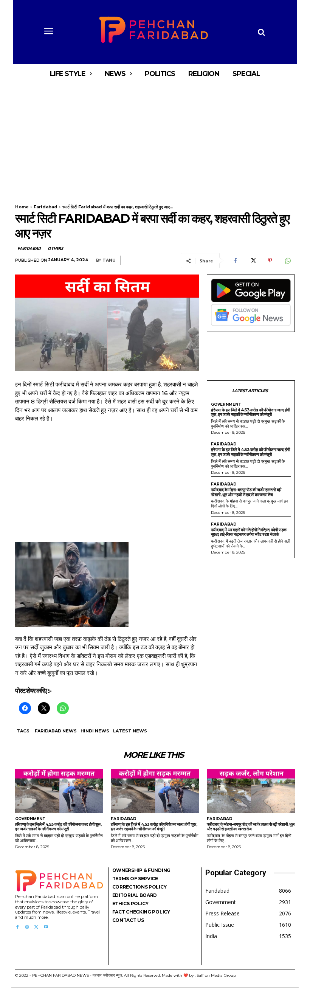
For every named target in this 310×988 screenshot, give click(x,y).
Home (22, 206)
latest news (130, 731)
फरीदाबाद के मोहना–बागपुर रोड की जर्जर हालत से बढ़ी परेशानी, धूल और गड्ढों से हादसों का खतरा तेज (246, 492)
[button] (261, 32)
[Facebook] (235, 260)
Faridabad (45, 206)
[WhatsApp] (287, 260)
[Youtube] (46, 927)
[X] (252, 260)
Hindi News (95, 731)
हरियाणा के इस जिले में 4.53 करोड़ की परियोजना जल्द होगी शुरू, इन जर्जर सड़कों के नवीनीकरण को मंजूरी (250, 412)
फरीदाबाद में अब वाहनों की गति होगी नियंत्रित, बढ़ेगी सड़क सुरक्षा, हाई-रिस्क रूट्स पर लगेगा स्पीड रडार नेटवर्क (249, 532)
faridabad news (56, 731)
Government (226, 404)
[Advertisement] (155, 139)
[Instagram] (26, 927)
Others (55, 248)
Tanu (109, 260)
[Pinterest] (269, 260)
